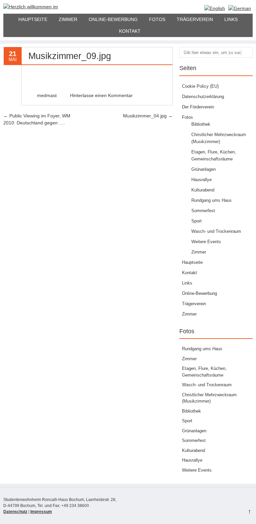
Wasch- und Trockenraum (216, 231)
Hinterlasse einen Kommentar (101, 95)
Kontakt (130, 31)
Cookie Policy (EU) (200, 86)
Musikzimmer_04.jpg (148, 115)
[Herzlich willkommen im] (30, 6)
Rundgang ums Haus (211, 200)
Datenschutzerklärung (203, 96)
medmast (47, 95)
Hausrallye (201, 179)
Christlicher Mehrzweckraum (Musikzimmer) (209, 398)
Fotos (157, 19)
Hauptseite (32, 19)
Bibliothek (200, 124)
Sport (196, 220)
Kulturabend (202, 189)
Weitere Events (206, 241)
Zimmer (68, 19)
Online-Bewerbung (113, 19)
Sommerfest (203, 210)
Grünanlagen (203, 169)
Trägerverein (195, 19)
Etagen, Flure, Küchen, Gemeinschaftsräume (204, 372)
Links (231, 19)
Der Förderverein (198, 106)
